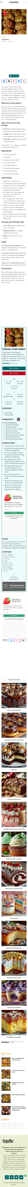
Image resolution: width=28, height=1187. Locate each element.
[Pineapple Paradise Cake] (14, 963)
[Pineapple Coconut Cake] (14, 1022)
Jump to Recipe (15, 76)
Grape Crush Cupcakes (14, 1007)
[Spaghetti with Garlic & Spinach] (5, 1086)
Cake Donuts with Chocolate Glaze (14, 740)
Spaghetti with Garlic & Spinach (18, 1083)
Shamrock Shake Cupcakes (14, 859)
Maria (4, 41)
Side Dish (14, 1128)
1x (18, 419)
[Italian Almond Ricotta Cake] (14, 933)
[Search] (26, 2)
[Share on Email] (8, 81)
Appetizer (4, 1123)
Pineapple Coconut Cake (14, 1037)
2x (21, 419)
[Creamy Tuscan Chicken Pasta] (5, 1074)
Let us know (13, 587)
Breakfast (11, 1123)
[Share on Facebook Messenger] (19, 81)
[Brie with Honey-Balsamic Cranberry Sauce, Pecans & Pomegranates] (5, 1110)
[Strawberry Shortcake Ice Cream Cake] (14, 814)
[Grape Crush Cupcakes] (14, 992)
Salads (9, 1128)
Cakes (16, 1123)
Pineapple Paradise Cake (14, 977)
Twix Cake (14, 769)
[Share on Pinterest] (13, 81)
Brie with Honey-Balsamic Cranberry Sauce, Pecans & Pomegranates (19, 1108)
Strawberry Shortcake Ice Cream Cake (14, 829)
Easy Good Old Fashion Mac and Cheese (18, 1059)
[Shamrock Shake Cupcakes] (14, 844)
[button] (3, 363)
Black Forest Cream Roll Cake (14, 888)
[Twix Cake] (14, 755)
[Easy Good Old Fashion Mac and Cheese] (5, 1062)
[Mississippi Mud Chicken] (5, 1098)
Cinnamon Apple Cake (14, 799)
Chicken (21, 1123)
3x (24, 419)
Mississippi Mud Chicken (18, 1094)
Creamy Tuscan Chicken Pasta (18, 1071)
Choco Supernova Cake (14, 710)
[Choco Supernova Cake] (14, 695)
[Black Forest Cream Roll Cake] (14, 874)
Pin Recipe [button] (15, 373)
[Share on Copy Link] (24, 81)
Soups (20, 1128)
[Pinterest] (21, 1177)
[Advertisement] (14, 58)
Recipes (3, 1128)
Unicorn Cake (14, 918)
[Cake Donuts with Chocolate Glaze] (14, 725)
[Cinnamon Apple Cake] (14, 784)
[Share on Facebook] (3, 81)
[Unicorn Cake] (14, 903)
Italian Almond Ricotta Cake (14, 948)
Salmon (12, 145)
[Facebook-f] (7, 1177)
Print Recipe (15, 368)
